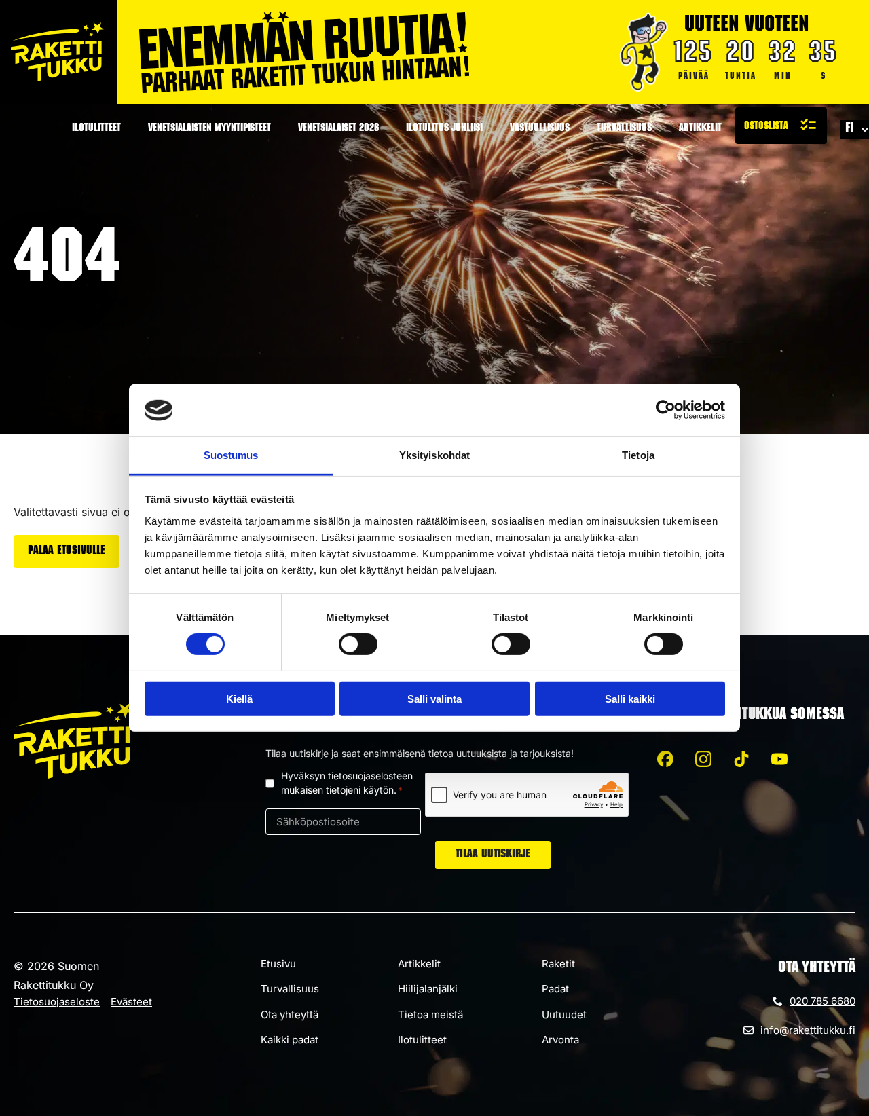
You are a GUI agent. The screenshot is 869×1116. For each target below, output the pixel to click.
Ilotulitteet (96, 129)
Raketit (558, 963)
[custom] (665, 759)
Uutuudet (564, 1014)
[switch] (358, 644)
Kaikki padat (289, 1039)
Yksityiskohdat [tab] (434, 455)
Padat (555, 988)
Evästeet (131, 1001)
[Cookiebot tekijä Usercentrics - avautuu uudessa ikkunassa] (665, 410)
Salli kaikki (630, 698)
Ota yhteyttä (289, 1014)
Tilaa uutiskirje (493, 855)
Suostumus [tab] (231, 455)
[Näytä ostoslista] (781, 125)
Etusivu (278, 963)
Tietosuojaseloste (57, 1001)
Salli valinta (434, 698)
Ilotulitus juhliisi (444, 129)
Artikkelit (700, 129)
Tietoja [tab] (638, 455)
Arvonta (560, 1039)
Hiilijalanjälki (428, 988)
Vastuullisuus (540, 129)
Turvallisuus (624, 129)
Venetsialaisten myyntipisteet (209, 129)
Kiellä (239, 698)
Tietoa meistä (430, 1014)
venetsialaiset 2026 (338, 129)
